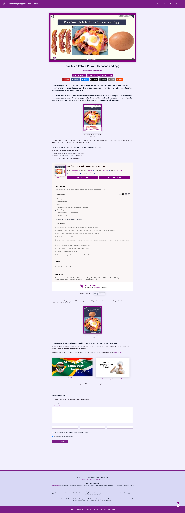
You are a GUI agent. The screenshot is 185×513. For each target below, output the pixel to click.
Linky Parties (118, 353)
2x (126, 194)
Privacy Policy (99, 479)
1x (123, 194)
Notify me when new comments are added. (63, 436)
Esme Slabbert (56, 485)
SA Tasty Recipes (72, 377)
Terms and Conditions (100, 509)
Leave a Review (106, 75)
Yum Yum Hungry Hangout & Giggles (112, 379)
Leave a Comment (87, 71)
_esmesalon (96, 287)
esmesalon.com (91, 384)
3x (129, 194)
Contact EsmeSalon (75, 509)
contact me (84, 487)
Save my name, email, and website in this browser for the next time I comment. (71, 432)
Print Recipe (92, 75)
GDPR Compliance (87, 509)
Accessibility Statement (88, 479)
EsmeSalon (75, 171)
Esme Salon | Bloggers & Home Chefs (22, 3)
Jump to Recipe (78, 75)
